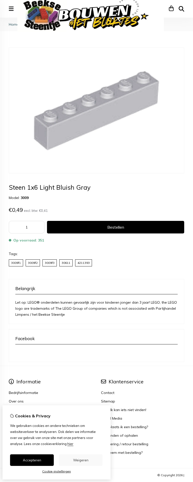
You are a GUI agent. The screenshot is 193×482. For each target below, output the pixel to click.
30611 (66, 263)
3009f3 (50, 263)
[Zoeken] (181, 9)
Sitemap (108, 401)
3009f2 (33, 263)
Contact (107, 392)
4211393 (83, 263)
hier (70, 444)
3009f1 (16, 263)
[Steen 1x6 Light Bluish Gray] (96, 172)
